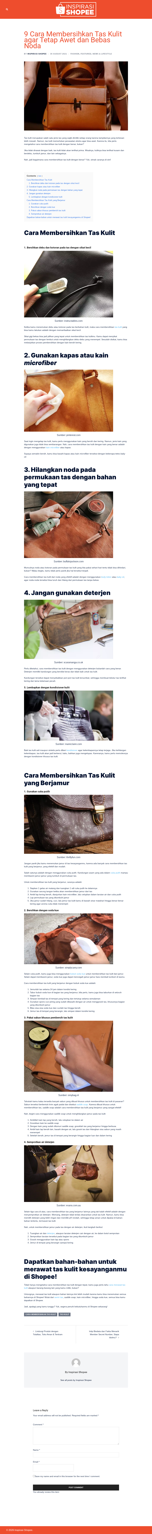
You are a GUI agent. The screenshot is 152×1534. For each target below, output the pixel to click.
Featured (86, 54)
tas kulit (64, 1314)
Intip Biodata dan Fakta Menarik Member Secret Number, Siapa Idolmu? (104, 1334)
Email (36, 1462)
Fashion (75, 54)
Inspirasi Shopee (37, 54)
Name (36, 1450)
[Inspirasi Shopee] (76, 9)
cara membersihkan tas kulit (41, 1314)
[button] (7, 9)
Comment (38, 1424)
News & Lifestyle (102, 54)
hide (39, 176)
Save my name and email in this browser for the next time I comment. (67, 1476)
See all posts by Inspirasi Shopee (76, 1380)
